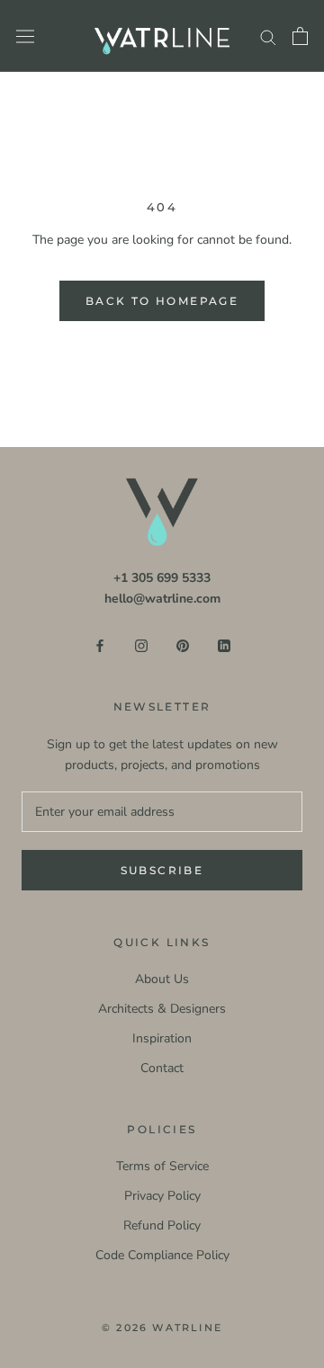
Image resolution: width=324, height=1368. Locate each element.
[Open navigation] (25, 36)
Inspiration (162, 1038)
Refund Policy (162, 1225)
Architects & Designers (162, 1008)
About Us (162, 979)
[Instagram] (141, 644)
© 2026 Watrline (162, 1327)
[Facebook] (100, 644)
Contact (162, 1068)
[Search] (268, 36)
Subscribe (162, 870)
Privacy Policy (162, 1195)
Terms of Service (162, 1166)
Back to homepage (162, 301)
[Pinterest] (182, 644)
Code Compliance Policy (162, 1255)
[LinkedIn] (224, 644)
